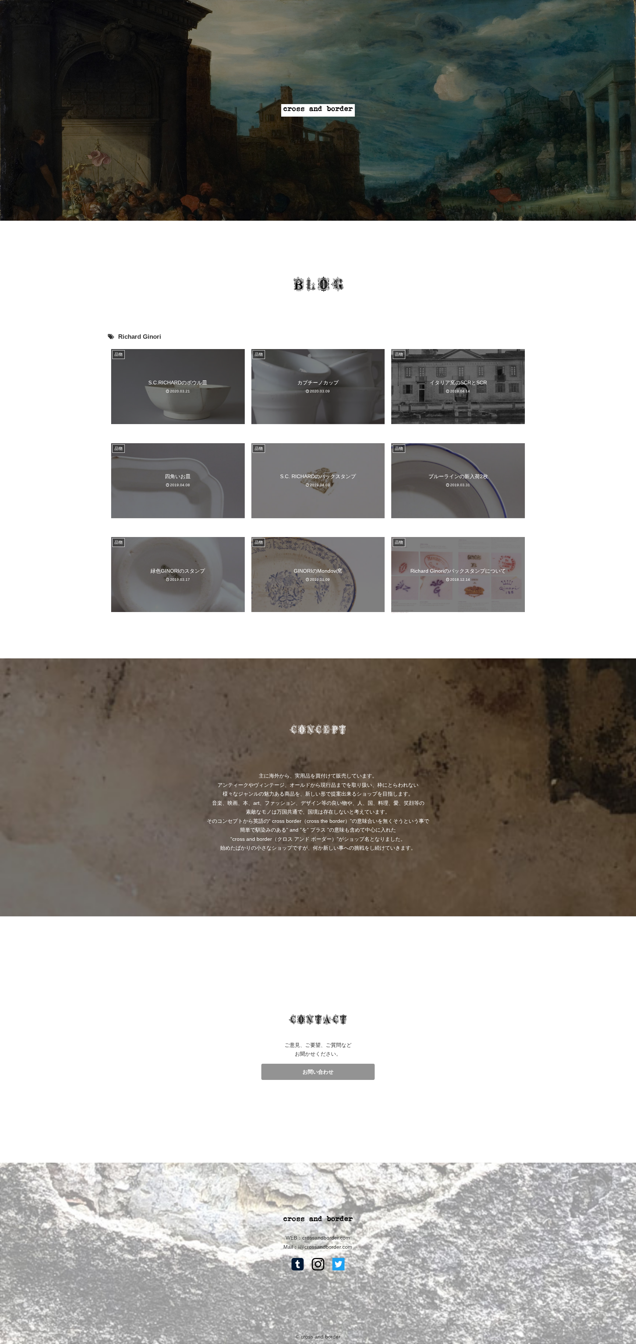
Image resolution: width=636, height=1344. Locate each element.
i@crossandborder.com (325, 1247)
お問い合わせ (318, 1072)
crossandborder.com (326, 1238)
